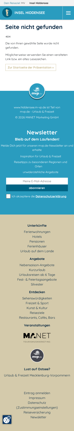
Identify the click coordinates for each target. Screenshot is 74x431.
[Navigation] (68, 13)
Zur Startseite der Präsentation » (31, 67)
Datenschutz (37, 403)
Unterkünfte (37, 225)
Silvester (37, 284)
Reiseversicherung (37, 412)
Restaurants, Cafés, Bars (37, 318)
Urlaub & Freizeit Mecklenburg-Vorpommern (37, 375)
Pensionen (37, 241)
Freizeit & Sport (37, 303)
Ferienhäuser (37, 246)
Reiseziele (37, 313)
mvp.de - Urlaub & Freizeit (37, 111)
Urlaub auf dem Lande (37, 251)
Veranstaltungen (37, 325)
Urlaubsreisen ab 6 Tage (37, 275)
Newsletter (38, 417)
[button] (30, 13)
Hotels (37, 237)
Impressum (37, 398)
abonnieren (37, 188)
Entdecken (37, 292)
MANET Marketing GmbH (42, 117)
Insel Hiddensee (39, 3)
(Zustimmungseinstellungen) (37, 407)
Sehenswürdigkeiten (37, 298)
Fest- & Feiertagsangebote (37, 279)
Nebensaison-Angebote (37, 265)
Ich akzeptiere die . (39, 196)
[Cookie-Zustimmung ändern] (7, 419)
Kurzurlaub (37, 270)
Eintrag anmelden (37, 393)
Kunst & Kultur (37, 308)
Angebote (37, 259)
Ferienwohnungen (37, 232)
